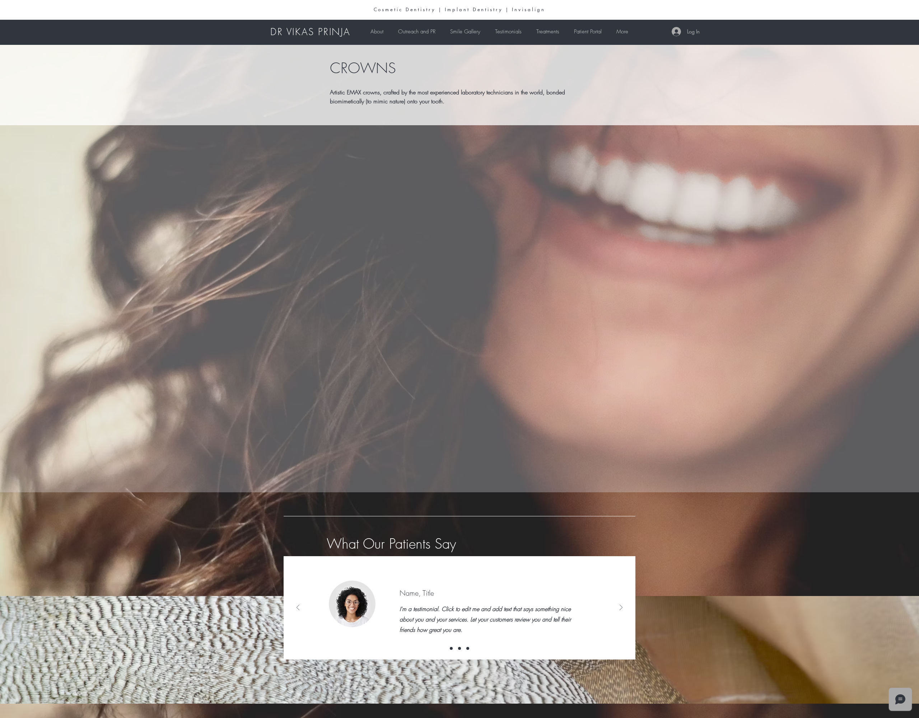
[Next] (621, 608)
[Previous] (298, 608)
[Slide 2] (459, 648)
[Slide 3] (467, 648)
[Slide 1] (451, 648)
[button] (547, 32)
